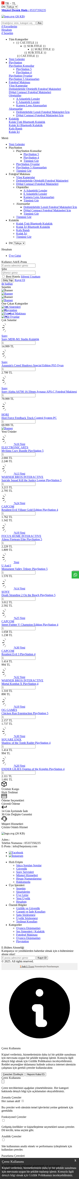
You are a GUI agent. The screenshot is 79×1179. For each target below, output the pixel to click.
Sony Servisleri (25, 872)
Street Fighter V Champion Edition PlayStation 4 (29, 624)
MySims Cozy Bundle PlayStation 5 (22, 450)
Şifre (4, 269)
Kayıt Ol (20, 280)
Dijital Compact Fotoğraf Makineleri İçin (40, 115)
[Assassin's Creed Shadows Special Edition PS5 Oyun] (7, 358)
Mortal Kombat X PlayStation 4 (19, 683)
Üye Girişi (15, 255)
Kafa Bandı (15, 128)
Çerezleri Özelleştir (13, 1074)
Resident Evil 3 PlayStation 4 (18, 654)
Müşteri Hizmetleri (27, 875)
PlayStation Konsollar (21, 65)
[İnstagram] (16, 855)
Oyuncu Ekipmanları (28, 928)
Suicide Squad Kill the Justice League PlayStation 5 (31, 480)
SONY (5, 591)
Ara (39, 23)
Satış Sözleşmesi (25, 914)
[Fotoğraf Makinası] (13, 313)
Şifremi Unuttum (30, 276)
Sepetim (21, 888)
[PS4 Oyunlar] (10, 316)
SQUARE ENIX (11, 739)
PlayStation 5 (24, 69)
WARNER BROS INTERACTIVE (22, 476)
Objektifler (15, 95)
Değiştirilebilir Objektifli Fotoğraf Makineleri (35, 88)
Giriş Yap (8, 280)
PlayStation (15, 62)
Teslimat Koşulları (26, 921)
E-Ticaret (30, 966)
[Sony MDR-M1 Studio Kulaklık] (7, 332)
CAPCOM (7, 506)
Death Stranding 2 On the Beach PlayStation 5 (28, 595)
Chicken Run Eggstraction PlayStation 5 (24, 713)
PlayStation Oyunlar (20, 75)
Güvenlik (21, 868)
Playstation (22, 941)
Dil (3, 6)
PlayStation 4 (24, 72)
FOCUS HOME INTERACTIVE (21, 536)
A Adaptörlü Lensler (28, 98)
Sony (4, 335)
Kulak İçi (14, 131)
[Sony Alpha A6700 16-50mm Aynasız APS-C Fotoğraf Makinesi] (7, 385)
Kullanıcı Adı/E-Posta (14, 261)
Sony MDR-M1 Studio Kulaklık (20, 339)
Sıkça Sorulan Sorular (29, 865)
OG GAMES (9, 710)
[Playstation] (9, 310)
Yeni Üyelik (23, 898)
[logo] (39, 16)
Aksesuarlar (16, 108)
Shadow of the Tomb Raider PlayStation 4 (26, 742)
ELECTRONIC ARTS (14, 447)
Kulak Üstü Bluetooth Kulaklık (27, 121)
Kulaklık (14, 118)
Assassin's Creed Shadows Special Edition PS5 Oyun (32, 365)
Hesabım (21, 901)
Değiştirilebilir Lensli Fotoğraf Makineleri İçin (43, 112)
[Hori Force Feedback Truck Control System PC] (7, 411)
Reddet (5, 1064)
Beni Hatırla (13, 276)
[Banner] (7, 293)
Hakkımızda (23, 881)
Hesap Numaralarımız (29, 878)
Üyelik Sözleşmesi (27, 918)
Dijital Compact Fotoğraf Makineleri (30, 92)
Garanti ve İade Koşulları (30, 911)
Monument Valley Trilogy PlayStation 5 (24, 568)
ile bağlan (7, 283)
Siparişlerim (23, 891)
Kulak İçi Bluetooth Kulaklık (26, 125)
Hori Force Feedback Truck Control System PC (29, 417)
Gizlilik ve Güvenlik (28, 908)
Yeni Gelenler (17, 59)
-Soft (23, 966)
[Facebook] (16, 852)
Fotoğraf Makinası (19, 82)
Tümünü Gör (31, 160)
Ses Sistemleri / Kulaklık (30, 931)
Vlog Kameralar (18, 85)
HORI (5, 414)
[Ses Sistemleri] (11, 306)
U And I (6, 565)
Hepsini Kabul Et (36, 1074)
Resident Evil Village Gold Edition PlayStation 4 (29, 509)
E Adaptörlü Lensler (28, 102)
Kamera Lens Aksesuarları (31, 105)
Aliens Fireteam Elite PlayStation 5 (21, 539)
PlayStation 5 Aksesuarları (24, 79)
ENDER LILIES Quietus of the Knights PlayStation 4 (32, 769)
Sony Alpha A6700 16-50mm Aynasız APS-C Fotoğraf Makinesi (39, 391)
